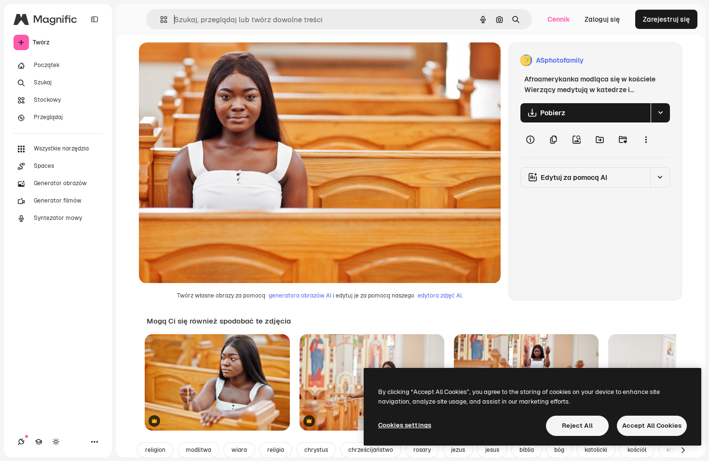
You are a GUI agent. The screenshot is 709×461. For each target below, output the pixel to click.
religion (155, 450)
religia (275, 450)
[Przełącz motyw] (56, 441)
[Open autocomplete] (160, 19)
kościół (636, 450)
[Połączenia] (21, 441)
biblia (526, 450)
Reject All (577, 425)
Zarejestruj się (666, 19)
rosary (422, 450)
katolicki (596, 450)
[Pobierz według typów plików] (660, 112)
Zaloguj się (602, 19)
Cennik (558, 19)
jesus (492, 450)
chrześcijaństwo (370, 450)
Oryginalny (205, 60)
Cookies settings (404, 425)
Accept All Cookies (652, 425)
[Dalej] (683, 450)
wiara (239, 450)
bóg (559, 450)
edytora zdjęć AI (440, 295)
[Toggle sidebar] (94, 19)
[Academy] (38, 441)
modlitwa (198, 450)
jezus (458, 450)
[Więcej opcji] (645, 139)
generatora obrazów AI (300, 295)
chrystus (316, 450)
